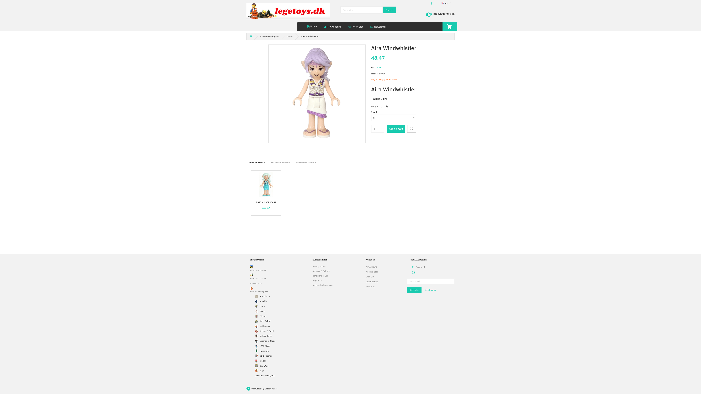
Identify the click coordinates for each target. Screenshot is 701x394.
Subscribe (414, 290)
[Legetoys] (288, 10)
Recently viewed (280, 162)
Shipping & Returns (321, 271)
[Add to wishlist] (411, 129)
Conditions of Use (320, 275)
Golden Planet (271, 388)
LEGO (378, 67)
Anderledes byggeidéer (323, 285)
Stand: (374, 112)
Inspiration (317, 280)
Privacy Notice (319, 266)
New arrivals (257, 162)
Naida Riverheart (266, 202)
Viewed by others (306, 162)
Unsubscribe (430, 290)
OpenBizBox (256, 388)
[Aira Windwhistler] (317, 93)
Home (313, 26)
